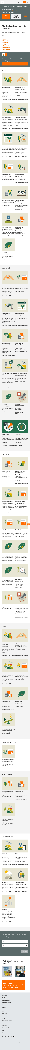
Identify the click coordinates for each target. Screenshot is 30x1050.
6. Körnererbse (6, 47)
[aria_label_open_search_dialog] (18, 2)
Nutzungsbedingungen (7, 1020)
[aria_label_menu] (28, 2)
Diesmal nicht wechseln (16, 16)
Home (3, 1011)
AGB (3, 1030)
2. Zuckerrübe (5, 40)
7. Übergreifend (6, 49)
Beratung (4, 998)
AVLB (3, 1032)
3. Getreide (5, 42)
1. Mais (4, 39)
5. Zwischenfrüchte (7, 46)
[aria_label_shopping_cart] (21, 2)
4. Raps (4, 44)
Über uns (4, 1005)
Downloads (4, 1013)
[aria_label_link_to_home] (2, 2)
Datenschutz (4, 1023)
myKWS (3, 1018)
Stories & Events (6, 1000)
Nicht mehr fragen (25, 16)
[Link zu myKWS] (24, 2)
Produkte (4, 995)
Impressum (4, 1025)
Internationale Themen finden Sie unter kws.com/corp (10, 985)
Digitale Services (6, 1002)
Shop (3, 1016)
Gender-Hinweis (5, 1027)
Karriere (4, 1007)
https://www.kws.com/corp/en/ (9, 10)
